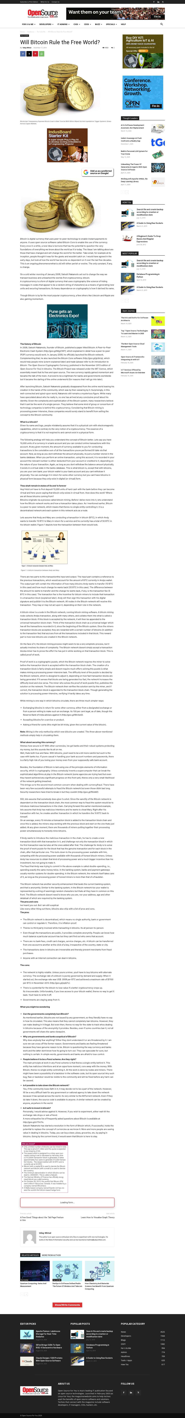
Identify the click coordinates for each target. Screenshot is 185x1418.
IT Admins (62, 24)
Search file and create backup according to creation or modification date (150, 212)
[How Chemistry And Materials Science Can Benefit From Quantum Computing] (99, 1271)
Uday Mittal (27, 48)
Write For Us (45, 2)
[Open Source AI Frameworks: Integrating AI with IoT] (158, 360)
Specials (110, 24)
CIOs (76, 24)
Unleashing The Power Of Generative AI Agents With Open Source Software (134, 167)
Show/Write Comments (67, 1305)
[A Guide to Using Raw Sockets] (127, 226)
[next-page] (26, 1294)
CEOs (86, 24)
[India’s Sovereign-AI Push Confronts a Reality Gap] (158, 141)
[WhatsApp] (41, 53)
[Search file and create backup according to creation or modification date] (127, 212)
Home (22, 32)
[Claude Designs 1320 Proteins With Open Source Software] (27, 1361)
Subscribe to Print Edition (29, 2)
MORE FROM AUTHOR (51, 1255)
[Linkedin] (158, 2)
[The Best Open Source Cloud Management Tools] (158, 347)
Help (123, 24)
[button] (161, 24)
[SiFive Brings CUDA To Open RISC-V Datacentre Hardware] (27, 1348)
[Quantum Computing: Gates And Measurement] (35, 1271)
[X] (163, 2)
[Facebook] (154, 2)
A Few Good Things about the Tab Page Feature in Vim (42, 1218)
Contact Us (55, 2)
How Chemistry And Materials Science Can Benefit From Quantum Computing (99, 1286)
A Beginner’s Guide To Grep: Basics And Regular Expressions (149, 239)
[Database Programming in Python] (127, 277)
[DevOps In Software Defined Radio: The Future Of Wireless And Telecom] (67, 1271)
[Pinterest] (35, 53)
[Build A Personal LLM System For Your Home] (158, 154)
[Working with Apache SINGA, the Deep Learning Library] (158, 182)
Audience (30, 32)
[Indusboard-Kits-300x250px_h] (143, 68)
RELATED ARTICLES (30, 1255)
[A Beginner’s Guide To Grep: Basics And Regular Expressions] (127, 238)
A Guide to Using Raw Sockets (150, 223)
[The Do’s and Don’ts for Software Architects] (158, 321)
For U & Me (27, 24)
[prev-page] (22, 1294)
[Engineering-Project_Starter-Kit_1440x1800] (67, 161)
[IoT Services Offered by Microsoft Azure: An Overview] (158, 373)
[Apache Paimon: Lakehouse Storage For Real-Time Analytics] (27, 1334)
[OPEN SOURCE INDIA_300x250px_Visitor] (143, 109)
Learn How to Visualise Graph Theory (97, 1217)
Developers (45, 24)
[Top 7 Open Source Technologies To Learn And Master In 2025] (158, 334)
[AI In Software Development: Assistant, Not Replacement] (158, 128)
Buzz (97, 24)
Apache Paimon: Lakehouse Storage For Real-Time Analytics (48, 1334)
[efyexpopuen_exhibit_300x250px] (67, 340)
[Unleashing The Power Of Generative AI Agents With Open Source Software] (158, 167)
